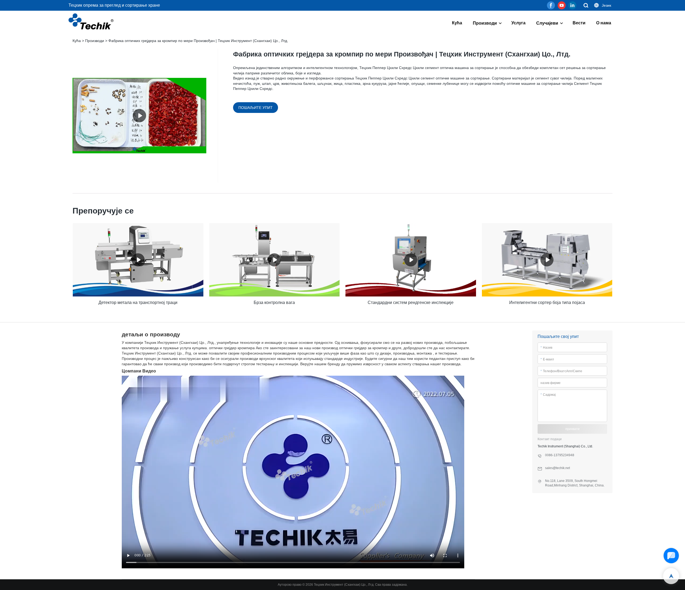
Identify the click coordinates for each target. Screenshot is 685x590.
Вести (579, 23)
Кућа (457, 23)
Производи (485, 23)
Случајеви (547, 23)
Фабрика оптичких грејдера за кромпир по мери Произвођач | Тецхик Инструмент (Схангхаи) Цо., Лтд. (198, 41)
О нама (603, 23)
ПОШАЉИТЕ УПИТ (255, 107)
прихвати (572, 429)
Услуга (518, 23)
